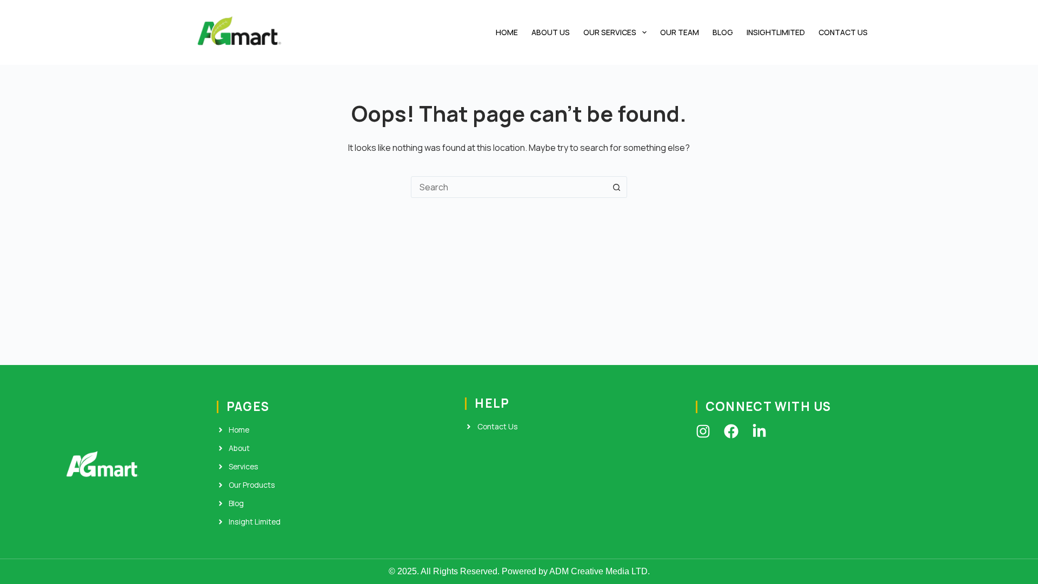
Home (507, 32)
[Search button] (616, 187)
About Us (550, 32)
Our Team (679, 32)
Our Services (609, 32)
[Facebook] (731, 431)
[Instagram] (703, 431)
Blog (723, 32)
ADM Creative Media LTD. (599, 571)
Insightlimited (776, 32)
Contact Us (843, 32)
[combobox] (508, 187)
